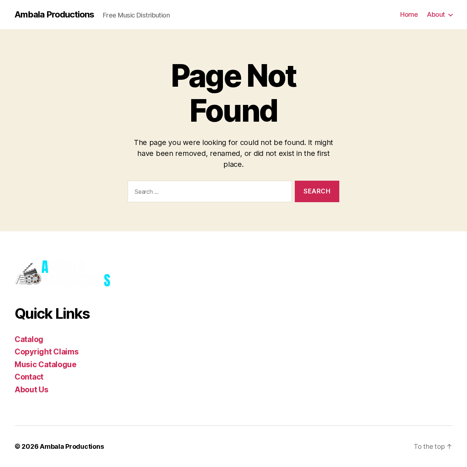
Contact (29, 376)
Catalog (29, 339)
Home (409, 14)
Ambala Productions (54, 14)
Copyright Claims (47, 351)
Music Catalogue (46, 364)
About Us (32, 389)
